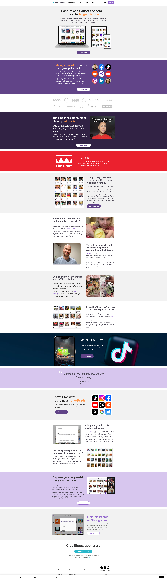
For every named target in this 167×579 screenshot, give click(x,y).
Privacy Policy (54, 577)
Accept (161, 577)
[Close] (165, 577)
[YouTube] (108, 567)
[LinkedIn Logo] (101, 567)
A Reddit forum (90, 254)
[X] (105, 567)
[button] (113, 138)
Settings (155, 577)
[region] (104, 2)
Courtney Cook (70, 228)
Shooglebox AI (89, 431)
